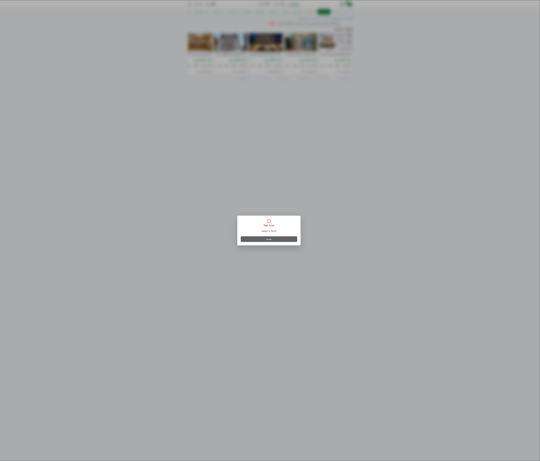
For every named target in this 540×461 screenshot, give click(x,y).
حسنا (269, 239)
